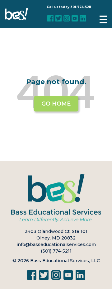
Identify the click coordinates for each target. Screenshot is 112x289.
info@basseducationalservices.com (56, 244)
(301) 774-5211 (56, 251)
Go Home (56, 103)
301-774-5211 (80, 7)
